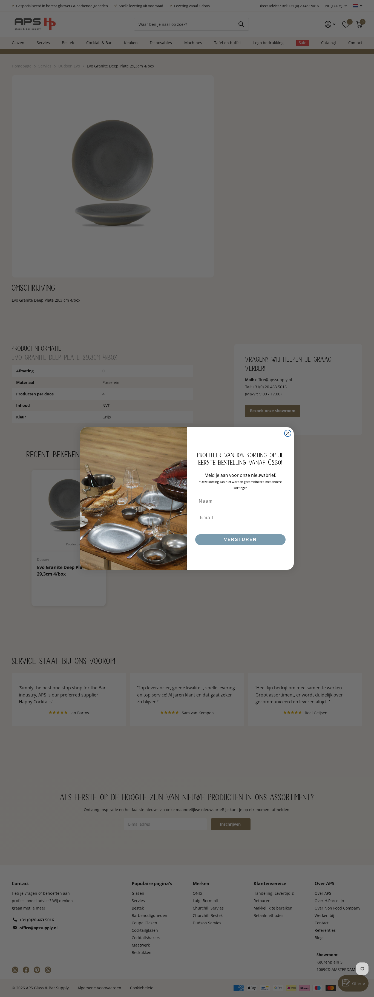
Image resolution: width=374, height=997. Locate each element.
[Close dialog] (287, 433)
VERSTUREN (240, 539)
